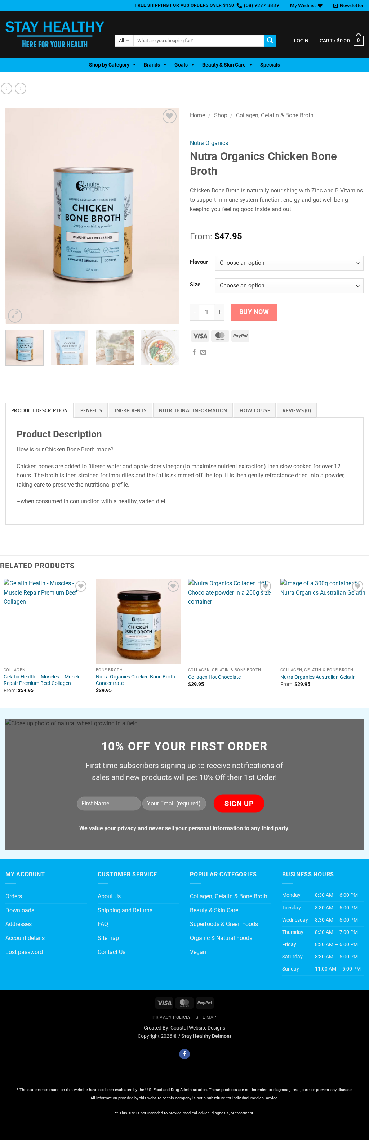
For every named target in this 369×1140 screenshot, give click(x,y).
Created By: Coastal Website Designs (184, 1028)
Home (197, 115)
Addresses (18, 924)
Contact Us (111, 952)
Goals (181, 65)
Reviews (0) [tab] (297, 410)
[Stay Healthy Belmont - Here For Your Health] (54, 34)
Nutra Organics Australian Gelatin (318, 677)
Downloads (19, 910)
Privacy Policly (171, 1017)
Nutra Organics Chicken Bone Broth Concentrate (135, 680)
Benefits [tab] (91, 410)
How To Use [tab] (255, 410)
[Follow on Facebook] (184, 1054)
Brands (152, 65)
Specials (270, 65)
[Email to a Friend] (203, 352)
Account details (25, 938)
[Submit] (270, 41)
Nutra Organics (209, 143)
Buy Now (254, 311)
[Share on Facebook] (194, 352)
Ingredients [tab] (130, 410)
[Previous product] (20, 88)
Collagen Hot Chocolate (214, 677)
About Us (109, 896)
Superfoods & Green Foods (224, 924)
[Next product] (6, 88)
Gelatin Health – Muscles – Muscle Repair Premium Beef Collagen (42, 680)
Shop (220, 115)
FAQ (103, 924)
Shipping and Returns (125, 910)
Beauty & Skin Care (224, 65)
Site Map (206, 1017)
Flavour (199, 262)
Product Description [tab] (39, 410)
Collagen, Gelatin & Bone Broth (275, 115)
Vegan (198, 952)
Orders (13, 896)
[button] (348, 5)
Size (195, 285)
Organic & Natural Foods (221, 938)
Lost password (24, 952)
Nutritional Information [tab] (193, 410)
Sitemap (108, 938)
